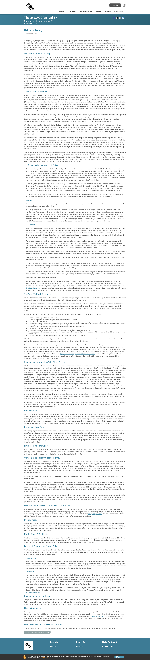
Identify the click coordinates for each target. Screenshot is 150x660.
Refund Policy (119, 11)
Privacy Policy (44, 657)
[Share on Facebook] (114, 18)
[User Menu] (124, 5)
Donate (115, 5)
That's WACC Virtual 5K (40, 18)
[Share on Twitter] (117, 18)
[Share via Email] (120, 18)
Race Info (62, 11)
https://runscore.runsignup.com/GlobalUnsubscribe (77, 354)
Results (108, 11)
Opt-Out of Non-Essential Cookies (37, 632)
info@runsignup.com (33, 288)
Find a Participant (86, 11)
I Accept (119, 657)
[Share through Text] (123, 18)
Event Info (72, 11)
